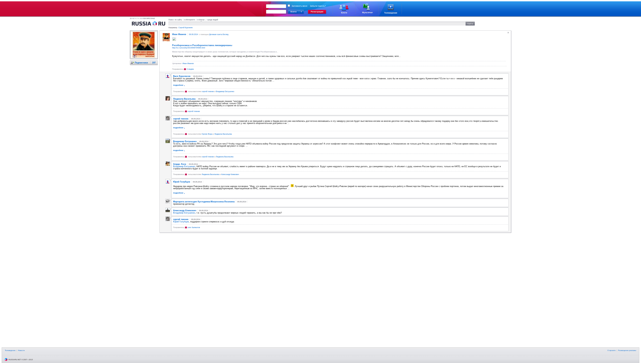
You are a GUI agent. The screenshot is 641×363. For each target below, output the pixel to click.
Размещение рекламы (627, 350)
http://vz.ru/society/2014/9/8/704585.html (188, 48)
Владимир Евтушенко (225, 91)
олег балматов (194, 227)
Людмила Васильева (223, 134)
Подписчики (141, 62)
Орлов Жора (207, 134)
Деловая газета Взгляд (218, 34)
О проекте (611, 350)
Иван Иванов (188, 63)
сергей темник (208, 91)
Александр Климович (230, 174)
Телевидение (10, 350)
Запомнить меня (299, 6)
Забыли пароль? (318, 6)
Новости (21, 350)
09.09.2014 (193, 34)
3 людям (190, 69)
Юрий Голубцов (181, 221)
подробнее (178, 85)
